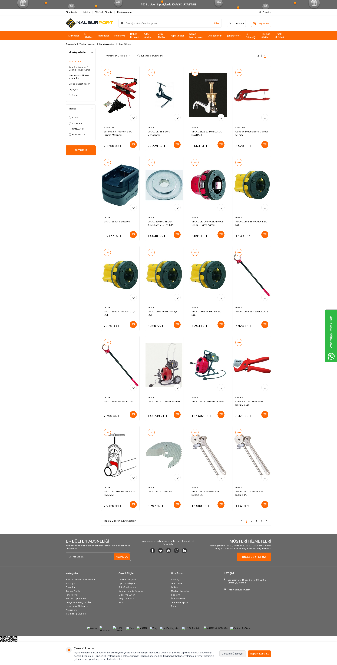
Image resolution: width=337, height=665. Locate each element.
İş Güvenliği (251, 35)
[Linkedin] (184, 550)
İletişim (86, 12)
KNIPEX (77, 117)
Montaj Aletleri (107, 44)
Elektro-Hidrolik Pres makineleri (79, 76)
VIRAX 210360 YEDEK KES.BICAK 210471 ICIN (161, 223)
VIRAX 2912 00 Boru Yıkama (207, 401)
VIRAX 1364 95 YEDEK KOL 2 (251, 311)
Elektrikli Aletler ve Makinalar (80, 579)
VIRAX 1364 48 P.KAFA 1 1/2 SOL (251, 223)
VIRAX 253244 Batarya (117, 221)
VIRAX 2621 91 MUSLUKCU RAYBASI (206, 133)
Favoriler (267, 12)
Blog (173, 606)
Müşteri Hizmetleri (180, 591)
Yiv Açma (73, 95)
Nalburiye (119, 35)
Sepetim (175, 594)
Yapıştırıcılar (177, 35)
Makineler (73, 35)
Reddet (144, 655)
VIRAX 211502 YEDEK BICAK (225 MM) (120, 493)
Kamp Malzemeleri (196, 35)
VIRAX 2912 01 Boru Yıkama (164, 401)
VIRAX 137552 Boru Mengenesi (159, 133)
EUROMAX (78, 134)
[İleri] (266, 521)
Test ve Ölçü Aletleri (76, 598)
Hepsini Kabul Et (259, 653)
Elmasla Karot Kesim (79, 83)
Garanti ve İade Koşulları (131, 591)
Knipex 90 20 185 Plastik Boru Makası (249, 403)
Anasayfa (71, 44)
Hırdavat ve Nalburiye (77, 606)
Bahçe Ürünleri (134, 35)
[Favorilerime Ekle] (133, 117)
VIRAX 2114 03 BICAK (160, 491)
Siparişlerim (72, 12)
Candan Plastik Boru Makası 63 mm (251, 133)
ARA (216, 23)
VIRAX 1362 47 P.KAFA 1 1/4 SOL (120, 313)
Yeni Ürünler (177, 583)
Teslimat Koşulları (127, 579)
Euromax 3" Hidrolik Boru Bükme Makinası (118, 133)
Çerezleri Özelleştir (232, 653)
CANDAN (78, 129)
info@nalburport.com (239, 589)
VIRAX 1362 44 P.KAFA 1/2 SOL (206, 313)
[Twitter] (160, 550)
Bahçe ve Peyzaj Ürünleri (78, 602)
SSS (120, 602)
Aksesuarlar (215, 35)
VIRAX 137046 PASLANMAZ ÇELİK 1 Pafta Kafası (207, 223)
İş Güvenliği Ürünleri (76, 613)
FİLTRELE (81, 150)
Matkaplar (103, 35)
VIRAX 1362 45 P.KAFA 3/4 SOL (162, 313)
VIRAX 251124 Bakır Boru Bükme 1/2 (249, 493)
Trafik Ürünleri (279, 35)
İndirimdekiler (178, 598)
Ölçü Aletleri (148, 35)
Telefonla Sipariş (103, 12)
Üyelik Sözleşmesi (127, 583)
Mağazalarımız (125, 12)
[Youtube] (168, 550)
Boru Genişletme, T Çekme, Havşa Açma (79, 68)
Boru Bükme (75, 61)
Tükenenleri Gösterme (152, 55)
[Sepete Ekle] (133, 144)
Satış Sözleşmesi (127, 587)
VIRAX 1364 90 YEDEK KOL (119, 401)
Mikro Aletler (161, 35)
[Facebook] (152, 550)
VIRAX (77, 123)
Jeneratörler (233, 35)
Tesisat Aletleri (265, 35)
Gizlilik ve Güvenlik (127, 594)
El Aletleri (88, 35)
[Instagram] (176, 550)
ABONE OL (122, 556)
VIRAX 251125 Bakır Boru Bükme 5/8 (205, 493)
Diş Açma (73, 89)
